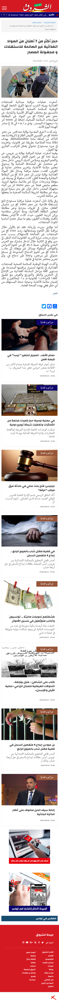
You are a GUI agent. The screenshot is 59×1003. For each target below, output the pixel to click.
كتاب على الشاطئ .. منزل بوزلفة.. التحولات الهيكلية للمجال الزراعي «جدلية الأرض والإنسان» (30, 686)
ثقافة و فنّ (31, 959)
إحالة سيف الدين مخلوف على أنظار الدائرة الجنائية (33, 812)
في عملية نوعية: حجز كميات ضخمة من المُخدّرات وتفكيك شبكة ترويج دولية (31, 422)
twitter (42, 942)
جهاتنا (33, 962)
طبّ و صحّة (49, 973)
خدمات (33, 966)
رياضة (51, 969)
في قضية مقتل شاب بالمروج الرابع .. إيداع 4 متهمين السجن (33, 553)
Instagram (23, 942)
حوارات (51, 966)
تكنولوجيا (49, 959)
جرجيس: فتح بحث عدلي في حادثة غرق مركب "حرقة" (32, 488)
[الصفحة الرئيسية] (37, 6)
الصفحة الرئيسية (50, 22)
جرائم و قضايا (37, 22)
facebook (39, 942)
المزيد (4, 8)
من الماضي (49, 979)
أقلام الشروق (48, 952)
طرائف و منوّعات (29, 973)
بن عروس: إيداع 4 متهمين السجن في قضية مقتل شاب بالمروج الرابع (32, 746)
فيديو (33, 976)
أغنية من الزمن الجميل (47, 985)
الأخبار (51, 15)
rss (35, 942)
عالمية (51, 976)
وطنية (33, 955)
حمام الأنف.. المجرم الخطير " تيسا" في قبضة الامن (31, 357)
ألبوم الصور (31, 952)
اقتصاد (51, 955)
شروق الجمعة (30, 969)
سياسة (32, 979)
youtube (27, 942)
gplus (31, 942)
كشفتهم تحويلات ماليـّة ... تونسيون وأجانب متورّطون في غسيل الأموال (32, 618)
